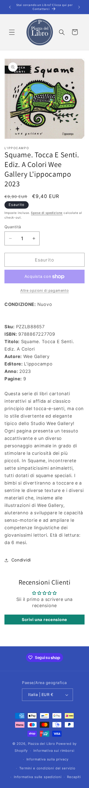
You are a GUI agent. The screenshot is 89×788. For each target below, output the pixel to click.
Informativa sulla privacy (47, 759)
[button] (12, 32)
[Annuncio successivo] (79, 6)
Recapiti (74, 777)
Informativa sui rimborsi (53, 751)
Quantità (12, 227)
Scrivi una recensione (44, 619)
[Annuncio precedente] (9, 6)
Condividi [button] (21, 560)
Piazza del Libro (41, 744)
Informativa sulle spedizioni (38, 777)
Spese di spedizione (47, 213)
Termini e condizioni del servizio (47, 768)
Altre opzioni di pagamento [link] (44, 290)
